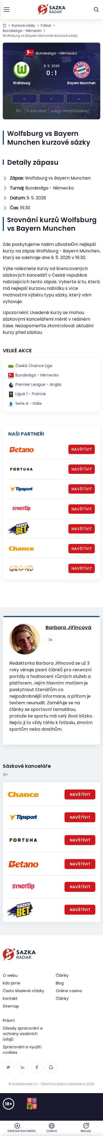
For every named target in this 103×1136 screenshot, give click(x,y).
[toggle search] (96, 9)
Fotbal (46, 25)
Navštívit (81, 449)
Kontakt (10, 998)
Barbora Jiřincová (68, 627)
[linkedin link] (50, 639)
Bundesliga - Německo (22, 30)
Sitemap (11, 1006)
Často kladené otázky (23, 991)
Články (62, 998)
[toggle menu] (6, 9)
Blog (60, 983)
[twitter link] (8, 1067)
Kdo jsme (11, 983)
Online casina (69, 991)
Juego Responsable (68, 111)
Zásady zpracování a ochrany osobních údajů (23, 1033)
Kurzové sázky (23, 25)
